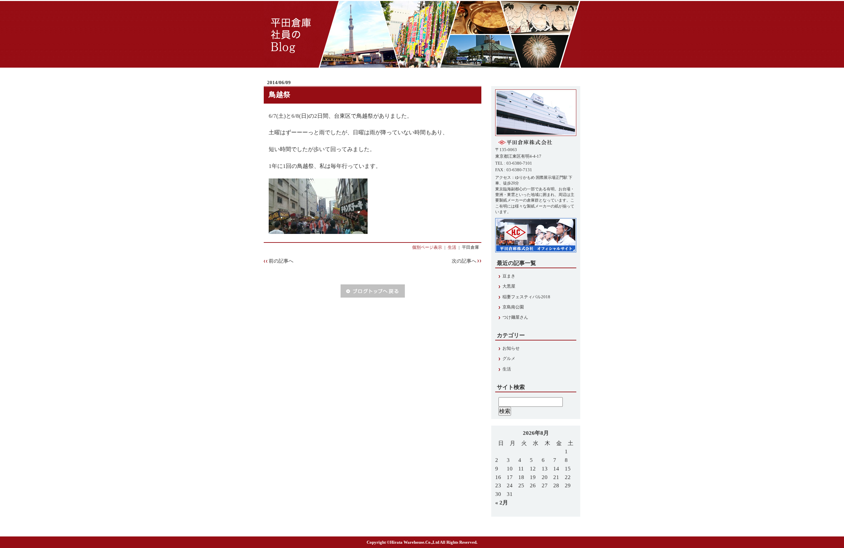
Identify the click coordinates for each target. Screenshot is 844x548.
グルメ (508, 358)
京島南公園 (513, 307)
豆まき (508, 276)
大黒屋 (508, 286)
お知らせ (511, 348)
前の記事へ (281, 261)
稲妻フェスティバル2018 (526, 297)
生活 (452, 247)
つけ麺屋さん (515, 317)
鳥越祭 (280, 95)
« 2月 (501, 503)
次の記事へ (464, 261)
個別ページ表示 (427, 247)
